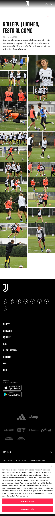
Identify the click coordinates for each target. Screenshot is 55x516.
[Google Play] (12, 394)
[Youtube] (25, 301)
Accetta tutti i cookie (27, 501)
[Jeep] (33, 417)
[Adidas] (21, 417)
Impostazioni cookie (27, 509)
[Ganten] (21, 439)
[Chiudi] (51, 466)
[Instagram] (12, 301)
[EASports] (21, 430)
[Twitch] (5, 308)
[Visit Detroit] (46, 430)
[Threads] (19, 301)
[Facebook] (5, 301)
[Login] (50, 4)
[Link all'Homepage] (27, 4)
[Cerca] (46, 4)
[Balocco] (9, 439)
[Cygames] (34, 430)
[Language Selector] (51, 453)
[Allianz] (9, 430)
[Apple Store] (12, 388)
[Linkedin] (46, 301)
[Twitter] (32, 301)
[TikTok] (39, 301)
